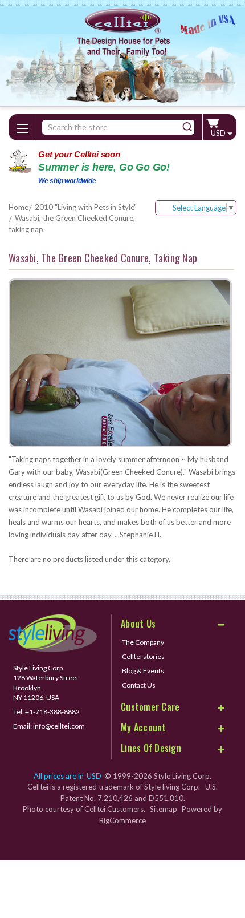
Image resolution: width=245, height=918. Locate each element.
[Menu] (22, 126)
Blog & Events (143, 670)
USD (219, 133)
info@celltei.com (59, 726)
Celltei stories (143, 656)
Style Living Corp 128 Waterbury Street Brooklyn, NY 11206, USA (46, 682)
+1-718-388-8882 (52, 711)
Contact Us (139, 685)
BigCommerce (122, 820)
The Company (143, 642)
